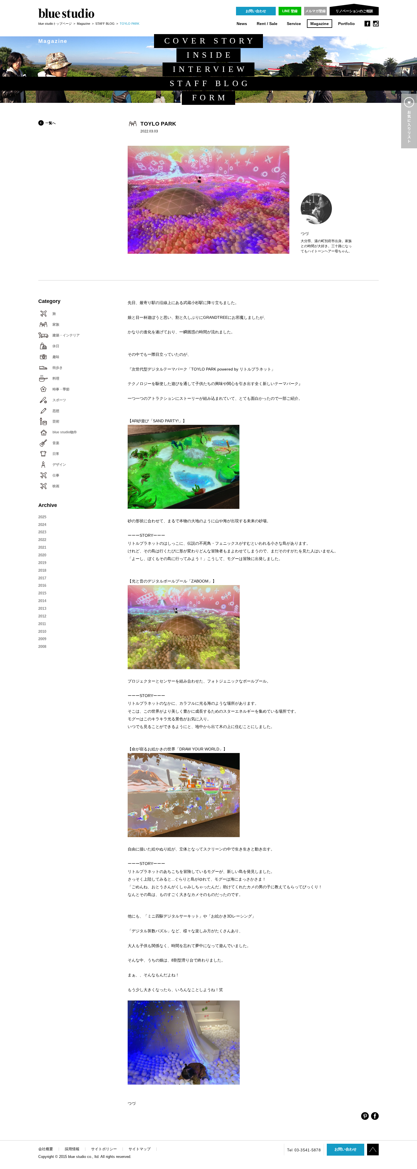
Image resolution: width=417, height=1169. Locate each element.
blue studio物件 (64, 432)
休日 (55, 346)
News (242, 24)
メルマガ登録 (315, 11)
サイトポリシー (104, 1149)
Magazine (319, 24)
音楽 (55, 443)
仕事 (55, 475)
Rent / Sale (267, 24)
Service (294, 24)
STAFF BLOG (105, 23)
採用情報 (72, 1149)
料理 (55, 378)
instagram (376, 23)
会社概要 (45, 1149)
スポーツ (59, 400)
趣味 (55, 357)
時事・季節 (61, 389)
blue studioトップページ (55, 23)
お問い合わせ (256, 11)
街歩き (57, 368)
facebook (367, 23)
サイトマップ (140, 1149)
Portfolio (346, 24)
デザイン (59, 465)
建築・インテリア (66, 335)
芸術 (55, 421)
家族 (55, 324)
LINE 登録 (290, 11)
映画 (55, 486)
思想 (55, 411)
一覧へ (50, 123)
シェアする (365, 1116)
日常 (55, 454)
